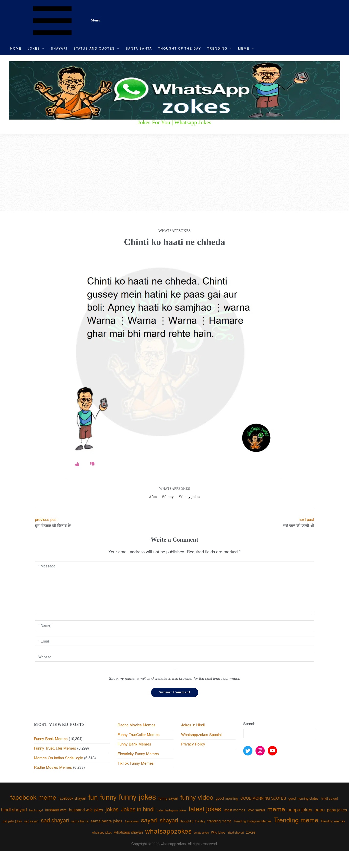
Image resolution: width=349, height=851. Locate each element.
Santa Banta (139, 48)
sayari (149, 819)
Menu (96, 20)
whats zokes (201, 832)
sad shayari (55, 820)
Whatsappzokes (174, 489)
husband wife (56, 809)
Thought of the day (179, 48)
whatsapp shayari (128, 832)
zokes (250, 832)
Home (15, 48)
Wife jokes (218, 832)
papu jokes (337, 810)
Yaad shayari (236, 832)
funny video (196, 796)
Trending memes (333, 821)
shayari (169, 820)
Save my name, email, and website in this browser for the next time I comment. (174, 678)
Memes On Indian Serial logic (58, 757)
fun (154, 497)
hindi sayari (329, 798)
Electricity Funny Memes (138, 753)
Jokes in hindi (138, 809)
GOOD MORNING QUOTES (263, 798)
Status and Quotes (94, 48)
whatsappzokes (168, 830)
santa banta (79, 821)
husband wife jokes (86, 809)
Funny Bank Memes (51, 738)
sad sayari (31, 821)
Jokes (34, 48)
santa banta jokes (106, 820)
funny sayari (168, 798)
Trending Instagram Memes (253, 821)
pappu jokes (299, 809)
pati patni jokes (12, 821)
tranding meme (219, 820)
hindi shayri (36, 810)
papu (320, 809)
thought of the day (192, 821)
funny (169, 497)
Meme (243, 48)
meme (276, 808)
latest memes (234, 809)
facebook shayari (72, 798)
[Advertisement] (174, 172)
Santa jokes (132, 821)
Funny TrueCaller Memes (55, 748)
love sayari (256, 809)
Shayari (59, 48)
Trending (217, 48)
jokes (112, 809)
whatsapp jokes (102, 832)
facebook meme (33, 796)
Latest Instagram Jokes (172, 810)
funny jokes (190, 497)
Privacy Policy (193, 744)
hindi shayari (14, 809)
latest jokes (205, 808)
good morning (227, 798)
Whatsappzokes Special (201, 734)
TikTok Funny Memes (136, 763)
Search (249, 723)
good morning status (303, 798)
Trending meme (296, 819)
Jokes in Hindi (193, 724)
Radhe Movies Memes (53, 767)
